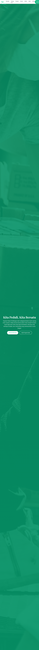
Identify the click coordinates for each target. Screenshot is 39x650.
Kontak (33, 1)
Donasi (21, 1)
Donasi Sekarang (12, 332)
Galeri (30, 1)
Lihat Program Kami (25, 332)
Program (17, 1)
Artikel (25, 1)
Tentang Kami (12, 2)
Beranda (7, 1)
